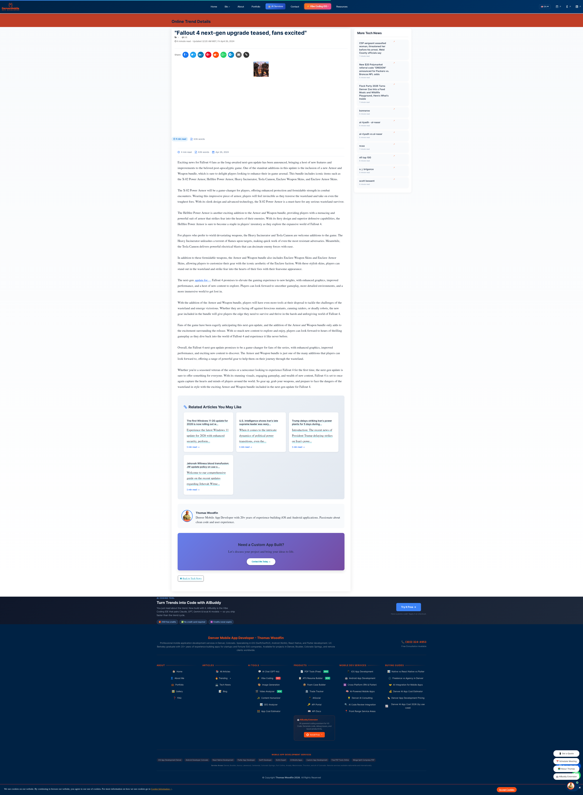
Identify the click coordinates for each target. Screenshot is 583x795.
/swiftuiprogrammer (291, 372)
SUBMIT (291, 455)
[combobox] (298, 423)
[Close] (348, 340)
